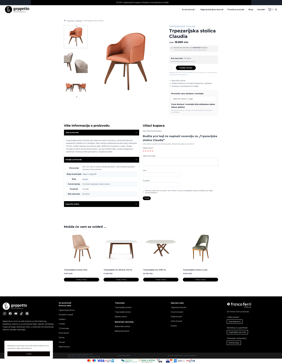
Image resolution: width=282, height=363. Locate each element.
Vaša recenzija (149, 156)
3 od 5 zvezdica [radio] (148, 151)
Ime (144, 170)
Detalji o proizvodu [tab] (74, 160)
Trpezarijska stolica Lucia (195, 270)
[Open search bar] (276, 10)
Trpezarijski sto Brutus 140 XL (118, 270)
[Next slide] (76, 97)
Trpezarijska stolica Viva (75, 270)
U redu (28, 354)
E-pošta (146, 181)
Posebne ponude (235, 9)
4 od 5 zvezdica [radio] (150, 151)
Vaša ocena (148, 148)
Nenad (128, 355)
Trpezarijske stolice (182, 26)
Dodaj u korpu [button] (81, 280)
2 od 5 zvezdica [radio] (146, 151)
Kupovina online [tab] (72, 204)
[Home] (64, 21)
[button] (76, 36)
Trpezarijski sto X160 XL (154, 270)
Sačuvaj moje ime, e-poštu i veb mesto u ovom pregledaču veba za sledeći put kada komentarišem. (179, 192)
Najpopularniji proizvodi (211, 9)
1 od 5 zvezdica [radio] (144, 151)
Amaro (85, 179)
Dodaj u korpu (185, 68)
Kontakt (261, 9)
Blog (250, 9)
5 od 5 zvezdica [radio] (152, 151)
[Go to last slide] (76, 26)
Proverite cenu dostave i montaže (187, 94)
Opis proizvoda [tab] (72, 132)
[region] (28, 350)
